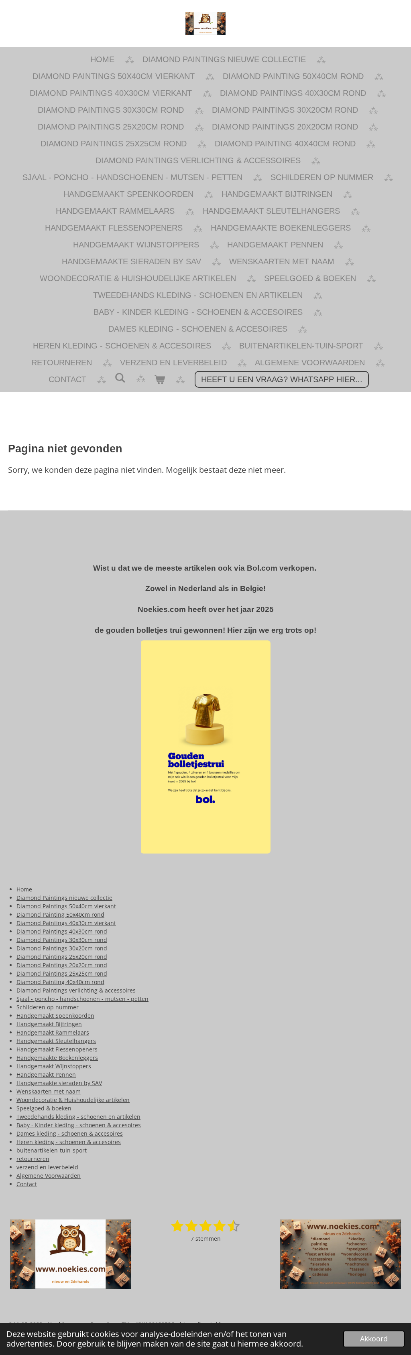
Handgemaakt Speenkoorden (55, 1015)
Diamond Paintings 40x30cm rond (61, 931)
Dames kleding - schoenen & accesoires (69, 1133)
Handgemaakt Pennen (46, 1074)
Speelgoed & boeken (43, 1108)
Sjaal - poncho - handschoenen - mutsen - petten (82, 999)
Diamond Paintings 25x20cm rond (61, 956)
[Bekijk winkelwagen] (159, 379)
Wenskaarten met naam (48, 1091)
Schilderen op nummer (47, 1007)
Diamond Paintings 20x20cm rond (61, 965)
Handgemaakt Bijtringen (49, 1024)
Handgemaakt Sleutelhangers (56, 1041)
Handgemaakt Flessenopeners (57, 1049)
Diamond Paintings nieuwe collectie (64, 897)
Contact (26, 1184)
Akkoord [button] (374, 1338)
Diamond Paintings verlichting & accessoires (76, 990)
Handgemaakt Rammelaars (52, 1032)
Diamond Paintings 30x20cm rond (61, 948)
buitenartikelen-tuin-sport (51, 1150)
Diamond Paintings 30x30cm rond (61, 940)
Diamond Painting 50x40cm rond (60, 914)
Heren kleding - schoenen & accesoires (68, 1142)
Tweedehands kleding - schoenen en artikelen (78, 1116)
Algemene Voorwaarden (48, 1175)
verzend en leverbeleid (47, 1167)
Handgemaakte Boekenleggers (57, 1057)
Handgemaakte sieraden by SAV (59, 1083)
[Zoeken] (120, 378)
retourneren (32, 1159)
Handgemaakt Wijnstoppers (53, 1066)
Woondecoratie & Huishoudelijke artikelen (73, 1100)
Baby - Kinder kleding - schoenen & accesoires (78, 1125)
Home (24, 889)
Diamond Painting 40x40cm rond (60, 982)
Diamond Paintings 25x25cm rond (61, 973)
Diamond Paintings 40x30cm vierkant (66, 923)
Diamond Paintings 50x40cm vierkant (66, 906)
